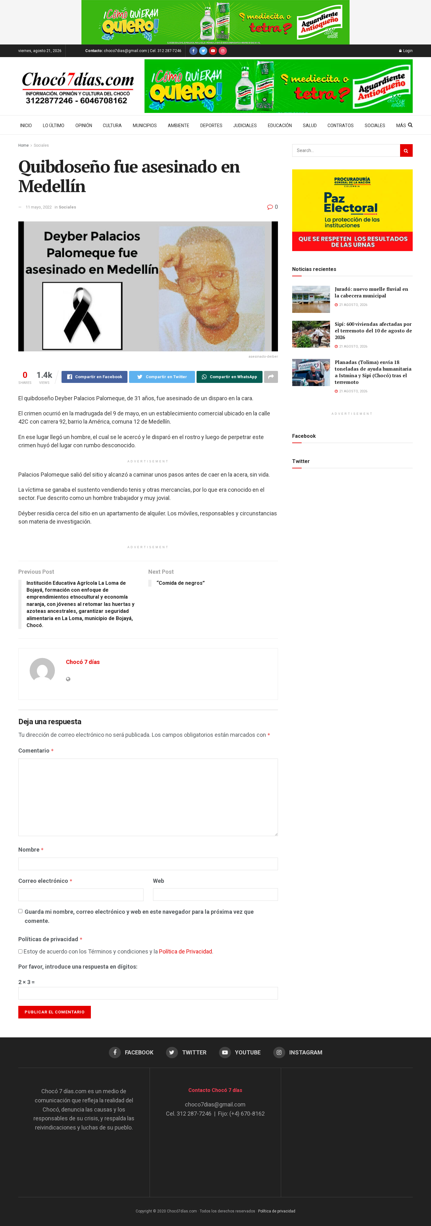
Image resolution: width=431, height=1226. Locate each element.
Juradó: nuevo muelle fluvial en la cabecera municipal (371, 292)
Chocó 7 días (83, 662)
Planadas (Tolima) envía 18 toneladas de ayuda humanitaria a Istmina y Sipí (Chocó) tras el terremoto (373, 372)
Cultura (112, 125)
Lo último (53, 125)
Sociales (375, 125)
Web (158, 880)
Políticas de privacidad (50, 939)
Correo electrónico (45, 880)
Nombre (31, 849)
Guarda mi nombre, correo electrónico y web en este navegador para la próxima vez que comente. (139, 916)
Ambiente (178, 125)
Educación (280, 125)
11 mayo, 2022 (39, 207)
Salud (310, 125)
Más (401, 125)
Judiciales (245, 125)
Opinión (83, 125)
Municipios (145, 125)
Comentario (36, 750)
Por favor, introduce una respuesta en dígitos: (78, 966)
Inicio (26, 125)
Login (407, 51)
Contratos (341, 125)
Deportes (211, 125)
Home (23, 145)
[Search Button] (406, 150)
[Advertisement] (347, 1126)
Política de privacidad (276, 1211)
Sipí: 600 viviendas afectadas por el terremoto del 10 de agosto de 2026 (373, 330)
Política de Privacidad (185, 951)
